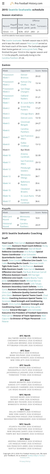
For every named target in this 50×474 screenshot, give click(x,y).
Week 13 (6, 176)
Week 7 (6, 137)
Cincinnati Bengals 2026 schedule (25, 340)
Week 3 (6, 113)
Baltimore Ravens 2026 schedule (25, 338)
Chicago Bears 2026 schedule (25, 397)
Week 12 (6, 169)
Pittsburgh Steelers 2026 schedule (25, 345)
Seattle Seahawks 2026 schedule (25, 448)
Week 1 (6, 102)
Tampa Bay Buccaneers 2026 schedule (25, 434)
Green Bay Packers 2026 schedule (25, 402)
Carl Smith (27, 257)
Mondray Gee (28, 307)
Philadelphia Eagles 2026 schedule (25, 416)
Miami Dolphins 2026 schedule (25, 355)
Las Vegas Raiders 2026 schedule (25, 389)
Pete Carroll (32, 43)
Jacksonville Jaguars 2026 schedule (25, 372)
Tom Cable (7, 245)
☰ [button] (3, 3)
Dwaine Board (29, 277)
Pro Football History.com (28, 3)
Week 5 (6, 123)
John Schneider (35, 309)
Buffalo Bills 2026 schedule (25, 353)
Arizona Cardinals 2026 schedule (25, 441)
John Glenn (7, 295)
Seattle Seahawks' (14, 40)
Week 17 (6, 201)
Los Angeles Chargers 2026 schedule (25, 387)
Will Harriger (34, 275)
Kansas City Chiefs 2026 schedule (25, 385)
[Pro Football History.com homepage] (12, 3)
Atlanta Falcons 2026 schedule (25, 426)
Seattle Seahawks (20, 9)
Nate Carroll (29, 269)
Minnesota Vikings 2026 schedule (25, 404)
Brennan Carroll (39, 272)
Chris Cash (7, 292)
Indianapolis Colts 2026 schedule (25, 370)
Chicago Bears (27, 113)
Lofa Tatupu (36, 283)
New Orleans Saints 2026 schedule (25, 431)
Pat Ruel (27, 272)
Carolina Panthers (10, 58)
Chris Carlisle (15, 304)
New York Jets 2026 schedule (25, 360)
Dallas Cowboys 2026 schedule (25, 412)
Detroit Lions (27, 118)
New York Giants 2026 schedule (25, 414)
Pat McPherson (26, 266)
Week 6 (6, 130)
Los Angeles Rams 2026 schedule (25, 443)
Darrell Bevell (35, 248)
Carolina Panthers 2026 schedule (25, 429)
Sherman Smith (36, 263)
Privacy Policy (25, 461)
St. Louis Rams (27, 102)
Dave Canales (15, 260)
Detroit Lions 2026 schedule (25, 399)
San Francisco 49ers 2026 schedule (25, 446)
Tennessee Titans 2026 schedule (25, 375)
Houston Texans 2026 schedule (25, 367)
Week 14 (6, 183)
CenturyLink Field (29, 49)
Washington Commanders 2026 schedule (25, 419)
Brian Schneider (28, 254)
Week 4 (6, 118)
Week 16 (6, 195)
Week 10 (6, 155)
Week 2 (6, 108)
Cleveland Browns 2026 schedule (25, 343)
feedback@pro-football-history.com (33, 456)
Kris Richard (30, 251)
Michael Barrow (33, 280)
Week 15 (6, 190)
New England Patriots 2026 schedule (25, 358)
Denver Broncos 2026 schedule (25, 382)
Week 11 (6, 162)
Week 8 (6, 144)
